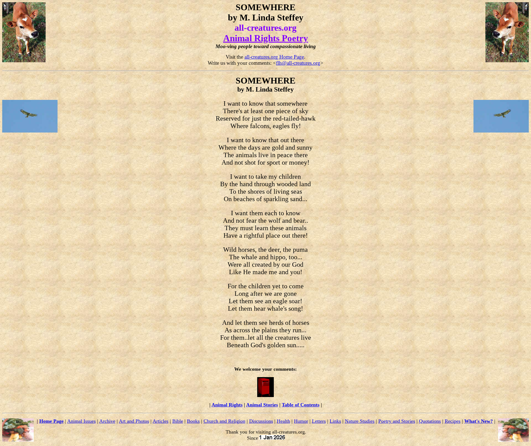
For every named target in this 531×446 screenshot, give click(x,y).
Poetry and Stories (396, 421)
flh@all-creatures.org (298, 63)
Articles (160, 421)
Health (283, 421)
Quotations (430, 421)
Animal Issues (81, 421)
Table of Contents (300, 405)
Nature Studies (359, 421)
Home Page (51, 421)
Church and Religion (224, 421)
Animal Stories (262, 405)
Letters (319, 421)
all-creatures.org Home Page (274, 57)
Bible (177, 421)
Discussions (261, 421)
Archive (107, 421)
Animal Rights (227, 405)
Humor (301, 421)
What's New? (478, 421)
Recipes (452, 421)
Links (335, 421)
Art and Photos (134, 421)
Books (193, 421)
